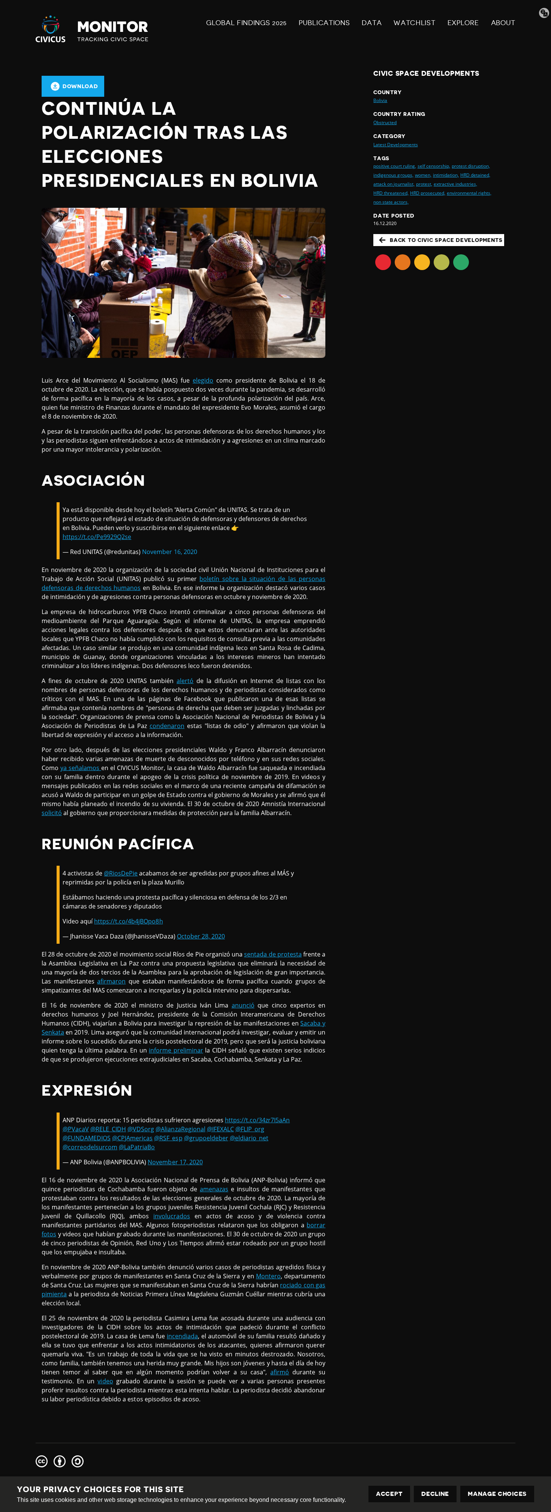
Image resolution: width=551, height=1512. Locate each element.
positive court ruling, (394, 166)
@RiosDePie (121, 873)
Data (372, 23)
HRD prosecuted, (427, 193)
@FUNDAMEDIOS (87, 1138)
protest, (424, 184)
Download (80, 86)
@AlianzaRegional (180, 1129)
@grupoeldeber (206, 1138)
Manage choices (497, 1494)
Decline (435, 1494)
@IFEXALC (220, 1129)
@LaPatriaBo (137, 1147)
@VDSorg (140, 1129)
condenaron (167, 726)
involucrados (171, 1216)
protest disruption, (471, 166)
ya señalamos (80, 768)
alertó (185, 681)
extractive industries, (455, 184)
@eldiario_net (249, 1138)
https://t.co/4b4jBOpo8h (128, 921)
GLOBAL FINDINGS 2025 (246, 23)
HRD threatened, (390, 193)
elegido (203, 380)
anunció (243, 1005)
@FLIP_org (249, 1129)
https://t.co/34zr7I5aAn (257, 1120)
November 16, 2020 (169, 552)
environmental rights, (469, 193)
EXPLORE (463, 23)
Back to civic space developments (446, 240)
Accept (389, 1494)
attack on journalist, (393, 184)
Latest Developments (395, 144)
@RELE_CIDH (108, 1129)
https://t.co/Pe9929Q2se (97, 537)
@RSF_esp (168, 1138)
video (105, 1381)
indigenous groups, (393, 175)
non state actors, (390, 202)
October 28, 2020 (201, 936)
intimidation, (446, 175)
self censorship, (434, 166)
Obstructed (385, 122)
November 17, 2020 (175, 1162)
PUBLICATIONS (324, 23)
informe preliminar (176, 1050)
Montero (268, 1276)
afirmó (279, 1372)
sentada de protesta (273, 954)
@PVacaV (76, 1129)
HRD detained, (475, 175)
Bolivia (380, 100)
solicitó (52, 813)
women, (423, 175)
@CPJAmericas (132, 1138)
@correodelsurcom (90, 1147)
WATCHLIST (414, 23)
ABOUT (503, 23)
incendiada (182, 1336)
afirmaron (111, 981)
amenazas (214, 1189)
